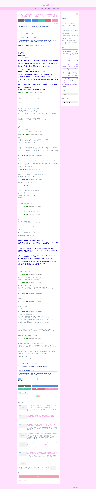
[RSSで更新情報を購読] (39, 396)
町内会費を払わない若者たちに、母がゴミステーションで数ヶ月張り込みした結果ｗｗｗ (70, 61)
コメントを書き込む (39, 476)
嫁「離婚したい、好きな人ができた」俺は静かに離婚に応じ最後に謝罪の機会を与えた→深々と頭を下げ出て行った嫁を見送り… (70, 32)
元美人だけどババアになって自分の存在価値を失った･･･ (29, 37)
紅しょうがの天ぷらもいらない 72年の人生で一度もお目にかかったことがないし (34, 366)
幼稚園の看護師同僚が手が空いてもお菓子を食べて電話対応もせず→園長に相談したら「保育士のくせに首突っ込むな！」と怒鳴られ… (70, 37)
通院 (22, 380)
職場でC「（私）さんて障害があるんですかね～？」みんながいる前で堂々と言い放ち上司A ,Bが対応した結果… (70, 42)
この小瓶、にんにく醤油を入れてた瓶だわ (26, 33)
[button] (55, 20)
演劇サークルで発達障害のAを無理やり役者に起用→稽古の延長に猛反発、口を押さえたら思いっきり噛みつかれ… (70, 53)
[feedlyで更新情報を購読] (37, 396)
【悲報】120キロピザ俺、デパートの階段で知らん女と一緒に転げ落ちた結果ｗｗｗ (70, 84)
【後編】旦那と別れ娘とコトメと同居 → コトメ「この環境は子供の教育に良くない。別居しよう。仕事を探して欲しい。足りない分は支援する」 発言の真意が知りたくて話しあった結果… (37, 41)
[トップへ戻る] (95, 488)
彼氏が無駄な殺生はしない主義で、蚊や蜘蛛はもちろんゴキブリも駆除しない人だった (34, 26)
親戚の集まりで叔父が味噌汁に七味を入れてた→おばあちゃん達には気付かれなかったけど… (70, 23)
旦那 (19, 380)
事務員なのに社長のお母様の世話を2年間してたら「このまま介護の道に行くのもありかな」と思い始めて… (70, 27)
